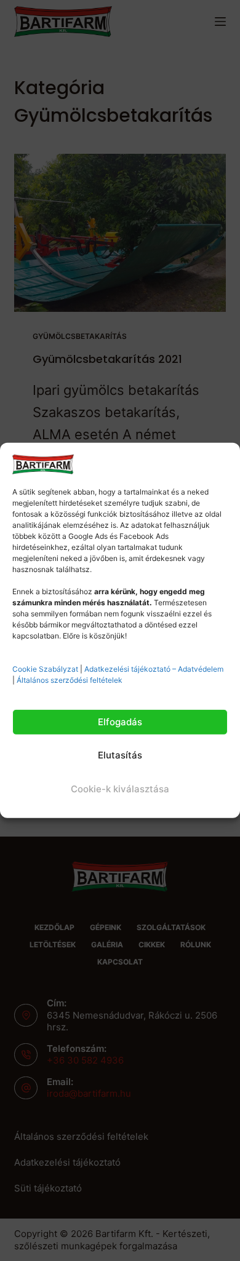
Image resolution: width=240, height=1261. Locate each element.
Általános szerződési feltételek (69, 680)
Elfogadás (120, 722)
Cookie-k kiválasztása (120, 789)
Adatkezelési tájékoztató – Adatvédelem (153, 669)
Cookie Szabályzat (45, 669)
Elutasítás (120, 755)
